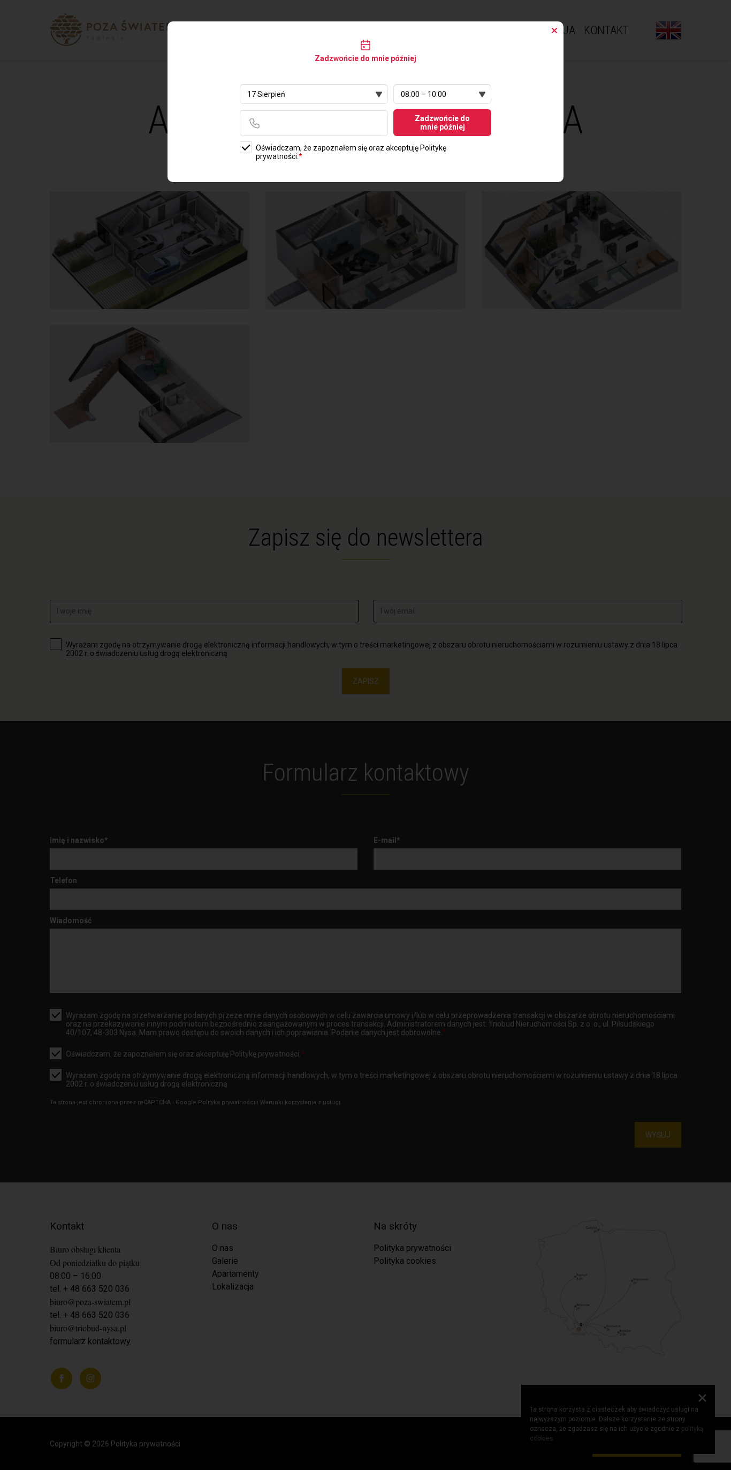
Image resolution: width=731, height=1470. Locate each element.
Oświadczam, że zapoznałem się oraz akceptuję (351, 152)
